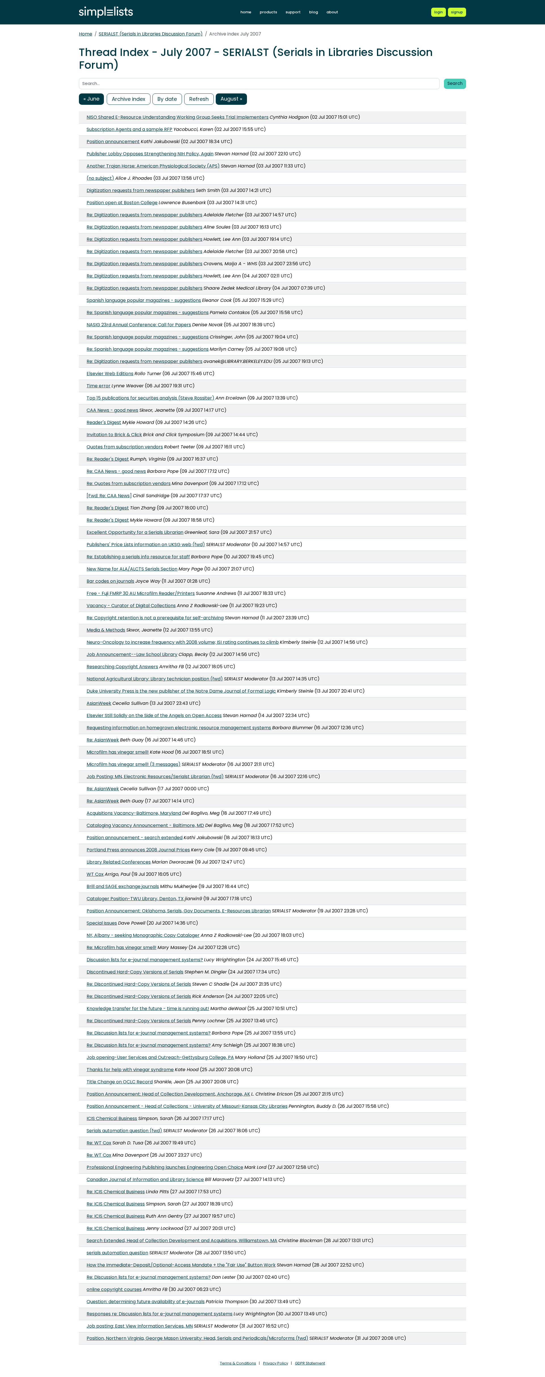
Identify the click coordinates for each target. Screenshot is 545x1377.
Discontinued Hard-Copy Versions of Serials (135, 972)
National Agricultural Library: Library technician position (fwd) (155, 679)
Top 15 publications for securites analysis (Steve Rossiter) (150, 398)
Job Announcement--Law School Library (132, 654)
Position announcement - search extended (135, 837)
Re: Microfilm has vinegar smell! (121, 947)
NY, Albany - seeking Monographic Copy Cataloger (143, 935)
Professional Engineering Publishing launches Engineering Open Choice (165, 1167)
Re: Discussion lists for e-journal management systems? (149, 1033)
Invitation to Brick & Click (114, 434)
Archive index (128, 99)
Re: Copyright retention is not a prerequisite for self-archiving (155, 618)
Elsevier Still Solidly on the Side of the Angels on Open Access (154, 715)
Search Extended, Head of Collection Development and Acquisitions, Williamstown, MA (182, 1240)
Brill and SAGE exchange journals (123, 886)
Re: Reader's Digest (108, 459)
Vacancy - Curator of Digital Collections (131, 605)
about (332, 12)
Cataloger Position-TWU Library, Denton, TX (135, 898)
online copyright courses (114, 1289)
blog (313, 12)
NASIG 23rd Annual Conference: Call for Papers (139, 324)
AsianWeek (99, 703)
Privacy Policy (275, 1363)
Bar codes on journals (110, 581)
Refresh (199, 99)
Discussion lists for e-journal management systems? (145, 959)
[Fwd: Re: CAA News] (109, 495)
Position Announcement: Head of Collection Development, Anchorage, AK (168, 1094)
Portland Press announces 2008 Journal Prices (138, 850)
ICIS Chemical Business (112, 1118)
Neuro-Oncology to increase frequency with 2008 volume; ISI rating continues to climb (183, 642)
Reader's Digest (104, 422)
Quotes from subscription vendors (125, 447)
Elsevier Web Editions (110, 373)
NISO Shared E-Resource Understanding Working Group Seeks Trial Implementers (178, 117)
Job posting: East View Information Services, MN (140, 1326)
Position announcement (113, 141)
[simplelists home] (106, 12)
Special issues (102, 923)
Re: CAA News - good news (116, 471)
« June (91, 98)
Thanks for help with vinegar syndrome (130, 1069)
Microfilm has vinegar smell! (118, 752)
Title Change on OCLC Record (120, 1082)
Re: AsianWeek (103, 740)
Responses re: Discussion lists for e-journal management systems (159, 1314)
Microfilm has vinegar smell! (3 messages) (134, 764)
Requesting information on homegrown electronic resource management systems (179, 727)
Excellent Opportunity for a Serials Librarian (135, 532)
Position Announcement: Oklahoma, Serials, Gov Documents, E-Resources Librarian (179, 911)
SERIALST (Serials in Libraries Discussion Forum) (151, 34)
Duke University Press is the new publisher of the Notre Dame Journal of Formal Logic (181, 691)
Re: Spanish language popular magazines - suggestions (148, 312)
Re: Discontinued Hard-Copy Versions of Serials (139, 984)
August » (231, 98)
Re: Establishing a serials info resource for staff (138, 556)
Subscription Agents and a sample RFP (129, 129)
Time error (98, 386)
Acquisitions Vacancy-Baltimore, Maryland (134, 813)
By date (167, 99)
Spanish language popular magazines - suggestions (144, 300)
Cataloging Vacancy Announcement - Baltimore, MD (145, 825)
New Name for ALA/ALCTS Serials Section (132, 569)
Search (455, 83)
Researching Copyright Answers (122, 666)
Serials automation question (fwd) (124, 1130)
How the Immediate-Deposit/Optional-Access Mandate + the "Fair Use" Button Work (181, 1265)
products (268, 12)
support (293, 12)
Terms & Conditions (238, 1363)
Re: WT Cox (99, 1143)
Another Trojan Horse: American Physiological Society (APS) (153, 166)
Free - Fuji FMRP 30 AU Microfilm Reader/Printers (141, 593)
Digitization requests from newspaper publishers (141, 190)
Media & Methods (106, 630)
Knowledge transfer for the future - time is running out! (148, 1008)
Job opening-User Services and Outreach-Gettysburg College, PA (160, 1057)
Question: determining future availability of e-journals (146, 1301)
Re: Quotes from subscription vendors (129, 483)
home (245, 12)
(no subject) (100, 178)
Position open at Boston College (122, 202)
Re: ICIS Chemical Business (116, 1191)
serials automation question (117, 1252)
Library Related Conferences (119, 862)
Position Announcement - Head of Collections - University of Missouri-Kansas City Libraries (187, 1106)
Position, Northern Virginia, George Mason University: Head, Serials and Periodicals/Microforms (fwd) (197, 1338)
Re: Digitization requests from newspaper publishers (144, 215)
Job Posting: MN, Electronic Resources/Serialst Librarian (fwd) (155, 776)
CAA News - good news (112, 410)
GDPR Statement (310, 1363)
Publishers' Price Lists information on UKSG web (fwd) (146, 544)
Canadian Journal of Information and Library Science (145, 1179)
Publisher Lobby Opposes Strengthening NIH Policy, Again (150, 154)
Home (85, 34)
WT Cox (95, 874)
